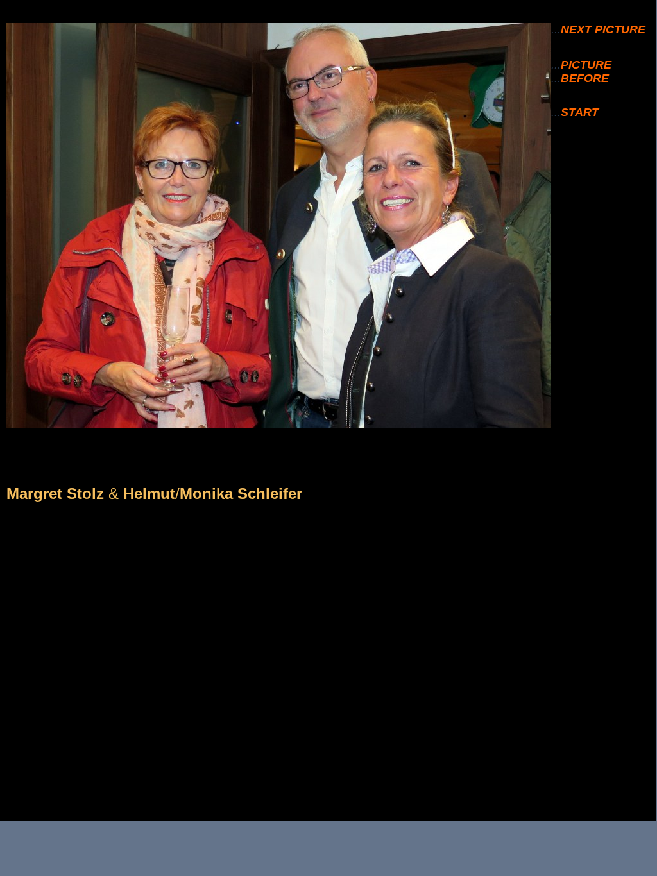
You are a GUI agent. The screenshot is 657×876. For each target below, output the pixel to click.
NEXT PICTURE (603, 29)
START (580, 112)
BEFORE (585, 78)
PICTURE (586, 64)
